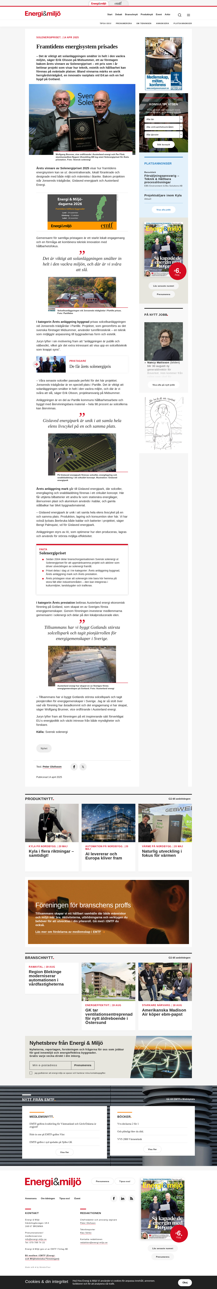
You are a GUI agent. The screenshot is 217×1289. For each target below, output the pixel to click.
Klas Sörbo (86, 1233)
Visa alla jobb (163, 210)
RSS (131, 1198)
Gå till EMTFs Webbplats (180, 1099)
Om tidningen (143, 23)
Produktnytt (147, 14)
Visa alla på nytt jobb (163, 385)
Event (159, 14)
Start (109, 14)
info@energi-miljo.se (36, 1239)
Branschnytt (131, 14)
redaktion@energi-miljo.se (94, 1242)
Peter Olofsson (88, 1223)
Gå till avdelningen (179, 799)
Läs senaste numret (163, 286)
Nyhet (44, 748)
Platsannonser (183, 23)
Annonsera (162, 23)
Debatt (118, 14)
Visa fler (64, 1152)
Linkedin (122, 1198)
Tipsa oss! (105, 23)
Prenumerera (124, 23)
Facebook (114, 1198)
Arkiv (167, 14)
